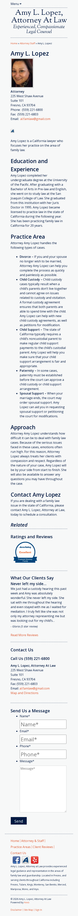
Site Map (28, 909)
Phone (25, 746)
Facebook (16, 860)
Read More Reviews (24, 635)
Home (14, 43)
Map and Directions (24, 693)
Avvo (12, 131)
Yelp (34, 860)
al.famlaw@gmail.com (35, 119)
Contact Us (18, 853)
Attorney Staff (27, 43)
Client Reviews (43, 847)
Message (27, 761)
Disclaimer (16, 909)
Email (24, 731)
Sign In (38, 909)
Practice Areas (21, 847)
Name (25, 716)
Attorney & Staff (32, 841)
